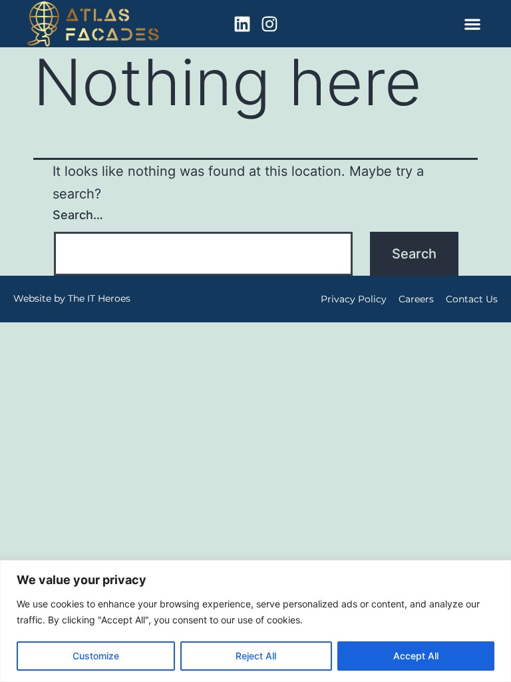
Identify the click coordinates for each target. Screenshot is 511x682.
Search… (78, 215)
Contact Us (472, 299)
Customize (96, 655)
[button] (472, 24)
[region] (255, 621)
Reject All (256, 655)
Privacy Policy (354, 299)
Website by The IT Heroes (71, 298)
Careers (416, 299)
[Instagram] (269, 24)
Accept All (415, 655)
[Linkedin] (242, 24)
